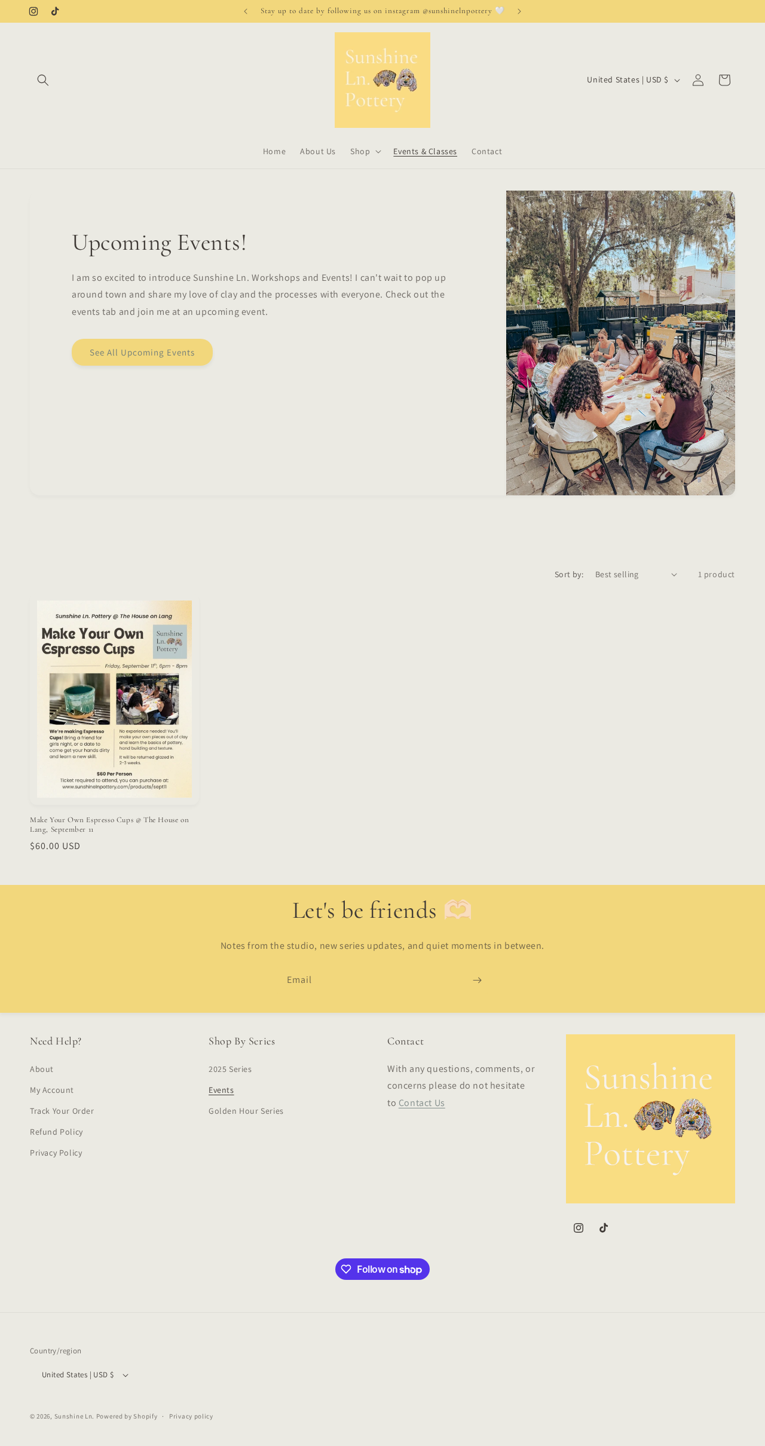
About (42, 1069)
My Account (52, 1089)
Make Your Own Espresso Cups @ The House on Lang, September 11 (109, 825)
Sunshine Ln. (74, 1416)
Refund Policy (56, 1131)
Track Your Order (62, 1110)
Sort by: (569, 574)
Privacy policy (191, 1416)
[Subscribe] (477, 980)
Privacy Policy (56, 1152)
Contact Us (422, 1102)
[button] (43, 80)
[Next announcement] (519, 11)
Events (221, 1089)
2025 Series (230, 1069)
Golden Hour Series (246, 1110)
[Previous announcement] (245, 11)
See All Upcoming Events (142, 352)
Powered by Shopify (127, 1416)
